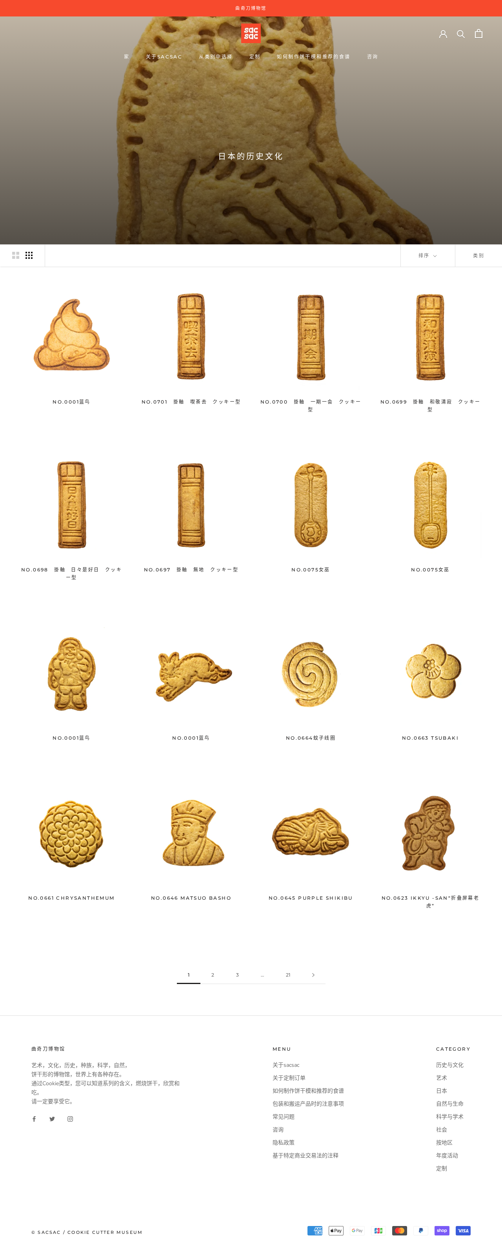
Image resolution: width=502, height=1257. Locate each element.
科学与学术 (450, 1117)
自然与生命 (450, 1104)
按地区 (444, 1142)
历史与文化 (450, 1065)
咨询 (372, 57)
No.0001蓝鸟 (72, 402)
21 (288, 975)
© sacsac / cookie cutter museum (87, 1232)
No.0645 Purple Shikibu (311, 898)
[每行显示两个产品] (15, 255)
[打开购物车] (478, 33)
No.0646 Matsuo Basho (191, 898)
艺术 (441, 1078)
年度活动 (447, 1155)
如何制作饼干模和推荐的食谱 (313, 57)
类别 (478, 255)
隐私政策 (284, 1142)
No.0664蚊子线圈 (311, 738)
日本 (441, 1091)
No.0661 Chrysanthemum (71, 898)
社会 (441, 1129)
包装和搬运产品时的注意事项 (308, 1104)
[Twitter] (52, 1118)
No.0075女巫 (310, 570)
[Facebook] (34, 1118)
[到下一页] (313, 975)
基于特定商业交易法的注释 (305, 1155)
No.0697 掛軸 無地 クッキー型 (191, 570)
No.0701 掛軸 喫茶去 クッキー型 (191, 402)
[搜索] (461, 33)
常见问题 (284, 1117)
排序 (425, 255)
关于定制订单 (289, 1078)
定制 (255, 57)
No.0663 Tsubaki (430, 738)
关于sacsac (164, 57)
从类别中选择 (216, 57)
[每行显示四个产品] (29, 255)
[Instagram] (70, 1118)
